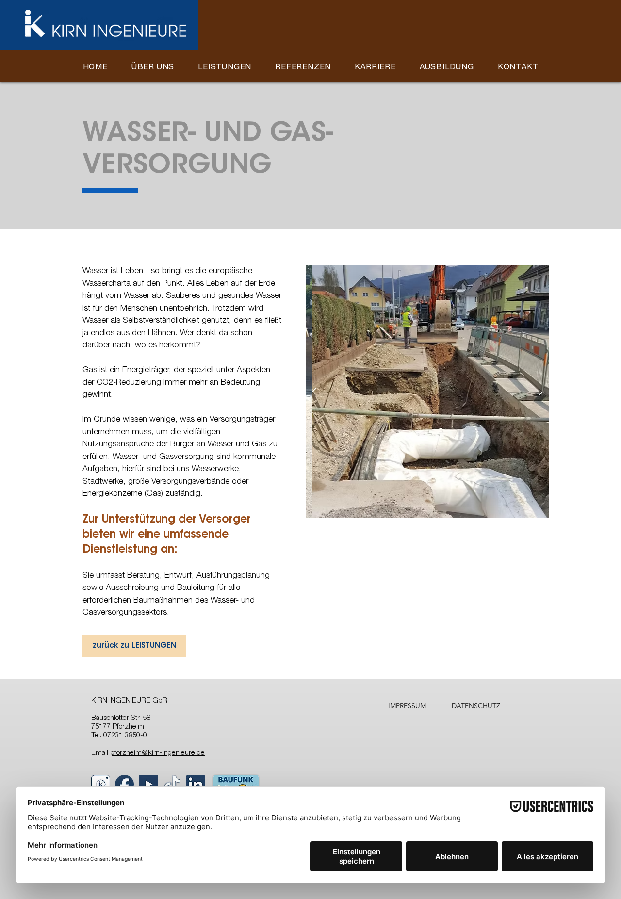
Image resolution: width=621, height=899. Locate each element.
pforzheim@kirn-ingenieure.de (157, 753)
